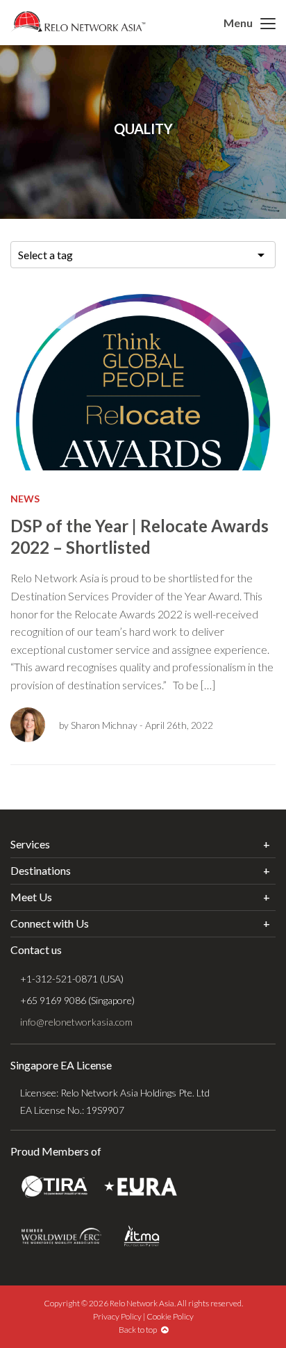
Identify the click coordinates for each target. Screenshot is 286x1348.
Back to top (140, 1329)
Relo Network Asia (78, 21)
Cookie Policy (170, 1316)
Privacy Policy (117, 1316)
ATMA (141, 1236)
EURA (140, 1186)
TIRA (54, 1186)
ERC (61, 1236)
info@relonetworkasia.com (76, 1022)
